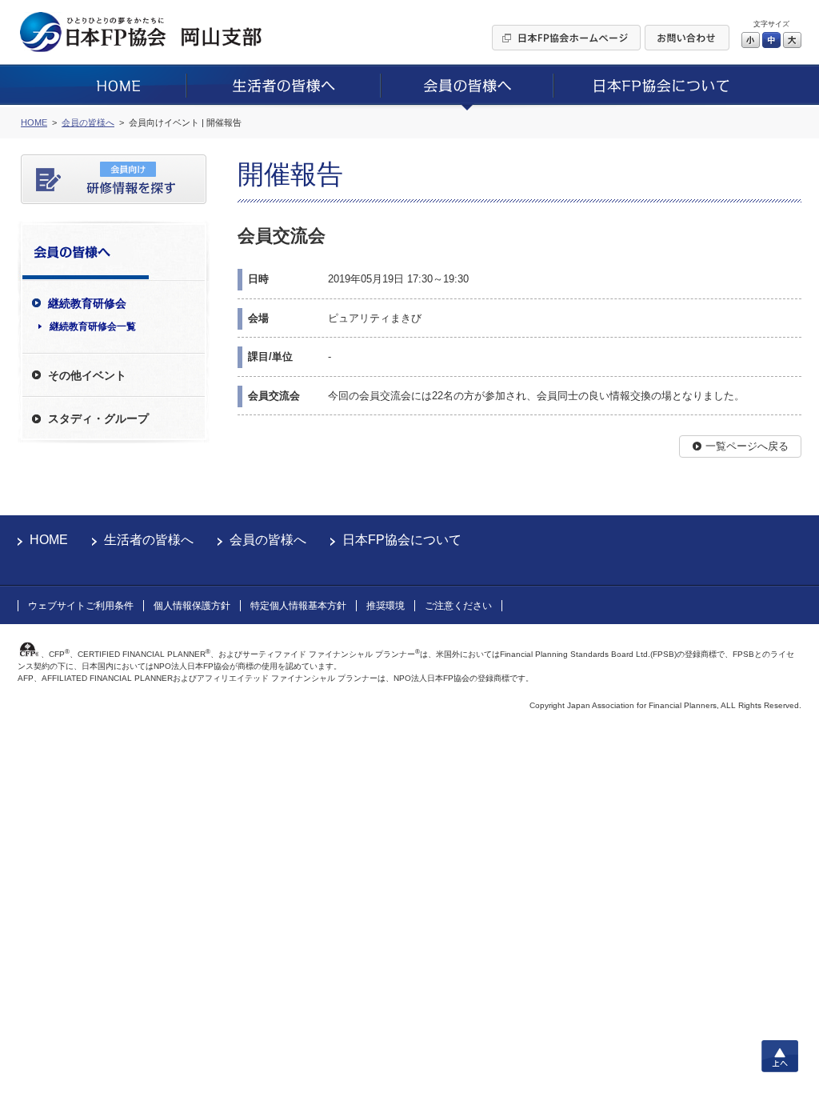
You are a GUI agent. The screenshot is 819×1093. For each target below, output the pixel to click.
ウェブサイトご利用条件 (81, 605)
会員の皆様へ (268, 539)
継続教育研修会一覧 (93, 326)
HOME (49, 539)
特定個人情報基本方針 (298, 605)
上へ (780, 1056)
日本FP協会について (401, 539)
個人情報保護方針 (192, 605)
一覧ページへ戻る (747, 446)
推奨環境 (385, 605)
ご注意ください (458, 605)
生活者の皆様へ (149, 539)
